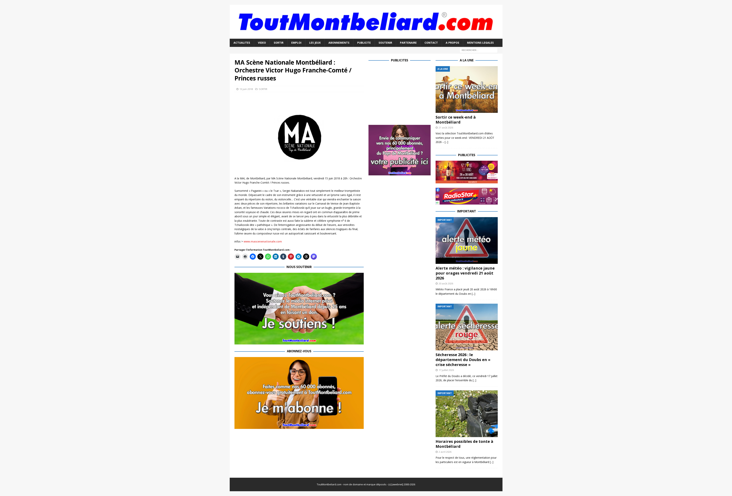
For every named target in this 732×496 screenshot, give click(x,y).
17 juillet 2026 (446, 370)
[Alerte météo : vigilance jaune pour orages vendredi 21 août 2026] (467, 240)
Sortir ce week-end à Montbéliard (456, 120)
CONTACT (431, 42)
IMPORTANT (466, 211)
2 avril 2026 (445, 451)
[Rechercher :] (479, 50)
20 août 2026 (446, 283)
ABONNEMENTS (338, 42)
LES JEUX (315, 42)
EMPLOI (296, 42)
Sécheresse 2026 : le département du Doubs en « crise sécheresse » (463, 359)
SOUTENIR (385, 42)
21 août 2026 (446, 127)
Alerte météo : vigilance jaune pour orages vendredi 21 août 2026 (465, 273)
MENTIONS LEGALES (480, 42)
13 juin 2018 (246, 89)
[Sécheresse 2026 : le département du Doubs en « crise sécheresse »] (467, 327)
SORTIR (278, 42)
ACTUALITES (242, 42)
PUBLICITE (364, 42)
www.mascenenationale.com (263, 241)
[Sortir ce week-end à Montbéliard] (467, 89)
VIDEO (262, 42)
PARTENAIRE (408, 42)
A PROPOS (452, 42)
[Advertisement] (400, 93)
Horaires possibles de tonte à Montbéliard (464, 444)
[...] (446, 142)
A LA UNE (467, 60)
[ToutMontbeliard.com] (366, 36)
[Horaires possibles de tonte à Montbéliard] (467, 413)
